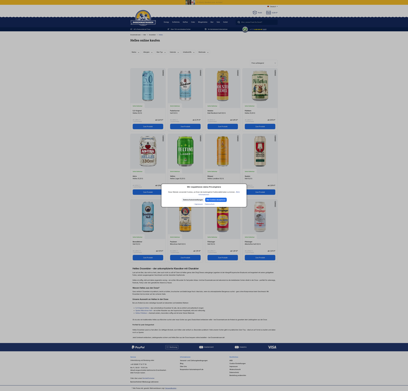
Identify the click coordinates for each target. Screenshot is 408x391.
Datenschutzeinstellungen (193, 200)
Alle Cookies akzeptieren (216, 200)
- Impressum (198, 204)
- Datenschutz (209, 204)
